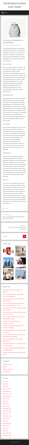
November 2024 (7, 411)
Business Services (7, 364)
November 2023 (7, 423)
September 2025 (7, 396)
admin (18, 45)
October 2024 (6, 413)
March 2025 (6, 403)
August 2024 (6, 418)
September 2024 (7, 416)
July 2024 (5, 421)
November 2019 (7, 433)
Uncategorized (6, 371)
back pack (8, 60)
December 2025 (7, 391)
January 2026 (6, 389)
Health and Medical (8, 369)
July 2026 (5, 381)
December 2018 (7, 435)
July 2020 (5, 428)
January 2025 (6, 406)
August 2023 (6, 425)
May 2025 (5, 401)
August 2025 (6, 398)
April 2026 (5, 386)
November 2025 (7, 393)
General (7, 208)
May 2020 (5, 430)
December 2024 (7, 408)
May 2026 (5, 384)
